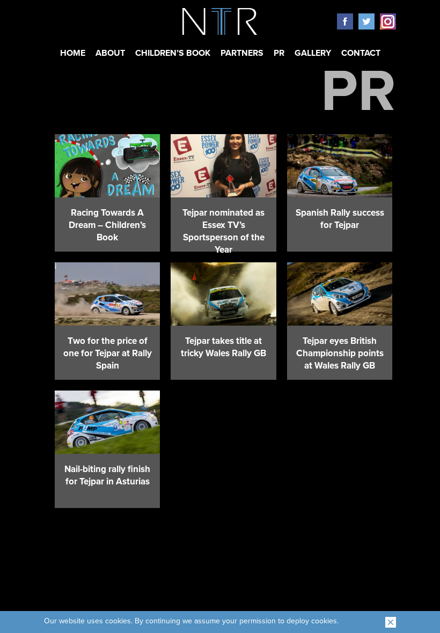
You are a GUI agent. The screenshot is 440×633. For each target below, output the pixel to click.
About (110, 53)
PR (279, 53)
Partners (242, 53)
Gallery (313, 53)
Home (72, 53)
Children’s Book (172, 53)
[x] (390, 622)
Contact (360, 53)
